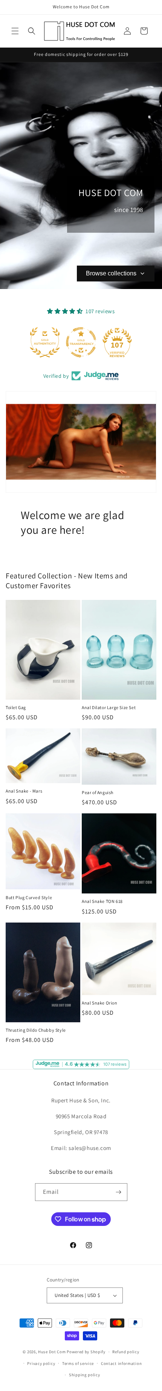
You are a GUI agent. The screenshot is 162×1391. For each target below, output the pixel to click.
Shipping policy (84, 1374)
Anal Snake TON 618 (102, 901)
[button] (15, 31)
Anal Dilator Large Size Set (109, 707)
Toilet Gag (16, 707)
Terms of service (78, 1363)
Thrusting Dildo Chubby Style (36, 1030)
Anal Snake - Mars (24, 791)
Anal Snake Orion (100, 1003)
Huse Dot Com (52, 1351)
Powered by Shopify (86, 1351)
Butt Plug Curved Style (29, 897)
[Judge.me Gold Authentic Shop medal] (45, 342)
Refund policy (125, 1351)
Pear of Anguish (97, 792)
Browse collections (111, 273)
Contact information (121, 1363)
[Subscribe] (118, 1192)
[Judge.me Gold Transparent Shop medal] (81, 342)
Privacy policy (41, 1363)
